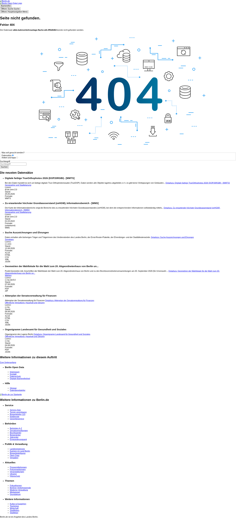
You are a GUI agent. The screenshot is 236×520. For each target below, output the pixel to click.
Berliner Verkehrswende (20, 488)
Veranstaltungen (17, 472)
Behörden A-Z (16, 428)
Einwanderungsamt (18, 439)
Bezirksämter (15, 433)
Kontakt (13, 374)
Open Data (14, 455)
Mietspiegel (15, 492)
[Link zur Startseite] (11, 3)
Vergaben (14, 458)
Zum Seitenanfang (8, 362)
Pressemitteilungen (18, 467)
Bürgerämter (15, 435)
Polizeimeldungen (18, 469)
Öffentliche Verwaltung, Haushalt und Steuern (25, 303)
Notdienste (14, 417)
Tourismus (14, 506)
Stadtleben (14, 510)
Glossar (13, 388)
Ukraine (13, 474)
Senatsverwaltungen (19, 431)
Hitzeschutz (15, 476)
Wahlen (8, 275)
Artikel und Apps (9, 158)
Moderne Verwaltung (19, 490)
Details (198, 183)
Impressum (14, 372)
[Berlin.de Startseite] (11, 394)
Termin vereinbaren (18, 412)
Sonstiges (9, 239)
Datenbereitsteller (17, 390)
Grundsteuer (15, 494)
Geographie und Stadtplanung (18, 185)
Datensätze (7, 155)
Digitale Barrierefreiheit (20, 379)
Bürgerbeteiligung (17, 453)
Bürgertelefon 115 (17, 414)
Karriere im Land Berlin (20, 451)
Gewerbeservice (17, 419)
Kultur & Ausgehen (18, 504)
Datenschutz (15, 376)
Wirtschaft (14, 508)
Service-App (15, 410)
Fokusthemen (16, 486)
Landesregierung (17, 449)
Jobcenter (14, 437)
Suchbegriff (5, 161)
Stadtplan (14, 513)
